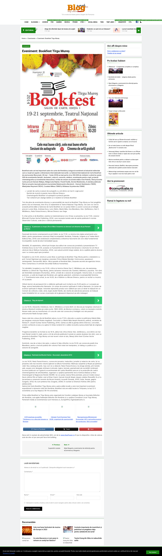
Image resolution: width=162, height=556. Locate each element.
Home (26, 22)
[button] (15, 553)
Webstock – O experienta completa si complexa (124, 67)
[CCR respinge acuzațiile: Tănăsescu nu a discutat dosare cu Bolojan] (35, 411)
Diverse (45, 21)
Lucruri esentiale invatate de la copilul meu (115, 29)
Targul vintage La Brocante (117, 111)
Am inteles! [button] (152, 552)
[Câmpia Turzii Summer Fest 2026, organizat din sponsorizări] (62, 411)
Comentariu (28, 472)
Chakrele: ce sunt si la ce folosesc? (78, 29)
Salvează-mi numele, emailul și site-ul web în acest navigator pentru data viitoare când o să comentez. (58, 503)
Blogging (34, 22)
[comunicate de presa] (121, 191)
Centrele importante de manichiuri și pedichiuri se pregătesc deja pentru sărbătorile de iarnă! (88, 529)
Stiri (82, 22)
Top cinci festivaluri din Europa (118, 98)
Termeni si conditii (9, 553)
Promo (75, 22)
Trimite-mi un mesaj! (114, 53)
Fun (52, 22)
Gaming (59, 22)
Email (52, 495)
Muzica (67, 22)
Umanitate (122, 22)
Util (130, 22)
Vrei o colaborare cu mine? (116, 51)
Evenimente (26, 46)
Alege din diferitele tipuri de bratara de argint (39, 29)
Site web (79, 495)
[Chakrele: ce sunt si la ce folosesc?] (60, 30)
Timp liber (111, 21)
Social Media (92, 22)
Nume (26, 495)
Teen (102, 22)
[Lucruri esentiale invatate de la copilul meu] (95, 30)
